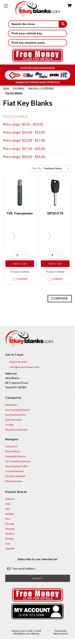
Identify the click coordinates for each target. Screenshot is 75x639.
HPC (7, 508)
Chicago (9, 523)
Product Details (20, 271)
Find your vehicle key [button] (26, 33)
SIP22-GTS (55, 213)
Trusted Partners (14, 471)
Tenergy (9, 528)
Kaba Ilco (10, 498)
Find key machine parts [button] (28, 42)
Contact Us (11, 446)
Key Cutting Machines (17, 409)
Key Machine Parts (15, 414)
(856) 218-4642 (18, 361)
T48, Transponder (20, 213)
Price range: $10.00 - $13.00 (24, 132)
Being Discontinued (16, 429)
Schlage (9, 513)
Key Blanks (11, 404)
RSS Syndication (13, 481)
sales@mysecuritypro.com (24, 367)
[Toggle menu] (5, 5)
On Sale (9, 424)
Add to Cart (20, 263)
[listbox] (57, 168)
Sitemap (35, 633)
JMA (7, 503)
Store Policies (12, 451)
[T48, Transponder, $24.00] (20, 192)
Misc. (8, 518)
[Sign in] (37, 611)
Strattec (9, 538)
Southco (9, 533)
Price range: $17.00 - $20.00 (24, 149)
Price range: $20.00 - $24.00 (24, 157)
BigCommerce (61, 633)
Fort (7, 543)
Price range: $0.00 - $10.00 (23, 124)
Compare (22, 279)
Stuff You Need (13, 419)
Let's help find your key (18, 461)
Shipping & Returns (15, 456)
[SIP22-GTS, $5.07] (55, 192)
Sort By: (37, 168)
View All (9, 548)
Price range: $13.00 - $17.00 (24, 140)
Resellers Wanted (15, 476)
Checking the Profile (16, 466)
